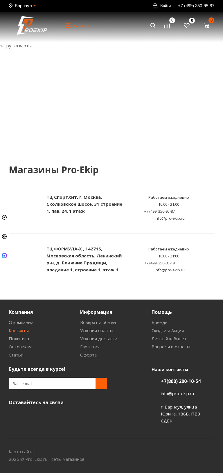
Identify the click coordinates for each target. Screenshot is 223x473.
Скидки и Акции (168, 330)
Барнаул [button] (23, 5)
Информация (96, 312)
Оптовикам (20, 347)
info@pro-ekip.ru (170, 218)
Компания (21, 312)
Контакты (19, 330)
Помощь (162, 312)
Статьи (16, 355)
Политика (19, 338)
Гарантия (90, 347)
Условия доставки (98, 338)
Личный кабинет (169, 338)
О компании (21, 322)
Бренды (160, 322)
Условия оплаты (96, 330)
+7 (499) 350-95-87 (196, 5)
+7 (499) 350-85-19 (159, 263)
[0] (169, 25)
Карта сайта (21, 451)
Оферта (88, 355)
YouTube (14, 416)
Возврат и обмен (98, 322)
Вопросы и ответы (171, 347)
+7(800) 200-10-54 (181, 381)
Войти (165, 5)
